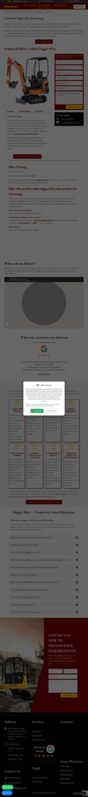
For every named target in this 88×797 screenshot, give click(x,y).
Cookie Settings (51, 411)
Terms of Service (49, 406)
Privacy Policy (39, 406)
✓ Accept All (37, 411)
